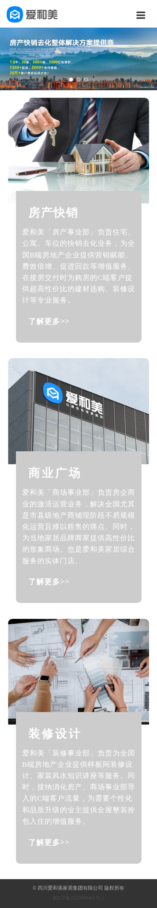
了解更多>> (48, 321)
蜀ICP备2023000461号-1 (78, 898)
